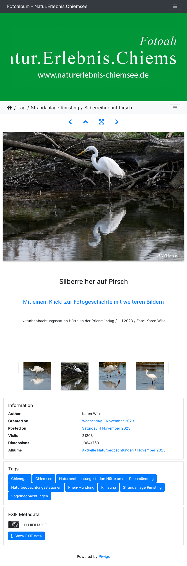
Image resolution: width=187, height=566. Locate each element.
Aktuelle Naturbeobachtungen (108, 450)
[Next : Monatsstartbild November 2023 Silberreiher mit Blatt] (116, 121)
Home (9, 107)
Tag (22, 107)
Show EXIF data (27, 536)
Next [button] (172, 377)
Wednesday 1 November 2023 (108, 421)
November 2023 (151, 450)
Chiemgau (20, 478)
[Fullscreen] (101, 121)
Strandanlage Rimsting (55, 107)
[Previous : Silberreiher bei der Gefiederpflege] (70, 121)
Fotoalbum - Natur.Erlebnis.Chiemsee (47, 6)
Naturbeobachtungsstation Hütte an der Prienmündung (106, 478)
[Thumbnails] (86, 121)
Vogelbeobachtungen (29, 496)
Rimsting (108, 487)
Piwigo (104, 556)
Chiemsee (43, 478)
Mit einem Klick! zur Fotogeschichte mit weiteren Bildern (93, 302)
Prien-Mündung (81, 487)
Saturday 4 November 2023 (106, 428)
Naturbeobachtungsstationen (36, 487)
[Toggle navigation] (175, 6)
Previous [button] (15, 377)
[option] (37, 376)
